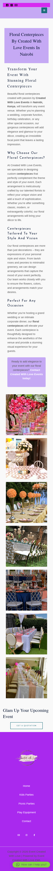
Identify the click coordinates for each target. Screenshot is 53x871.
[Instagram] (11, 5)
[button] (31, 864)
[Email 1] (16, 5)
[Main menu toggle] (44, 10)
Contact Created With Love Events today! (26, 374)
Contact (26, 821)
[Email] (18, 835)
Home (26, 785)
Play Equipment (26, 812)
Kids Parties (26, 794)
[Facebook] (7, 5)
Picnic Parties (27, 803)
